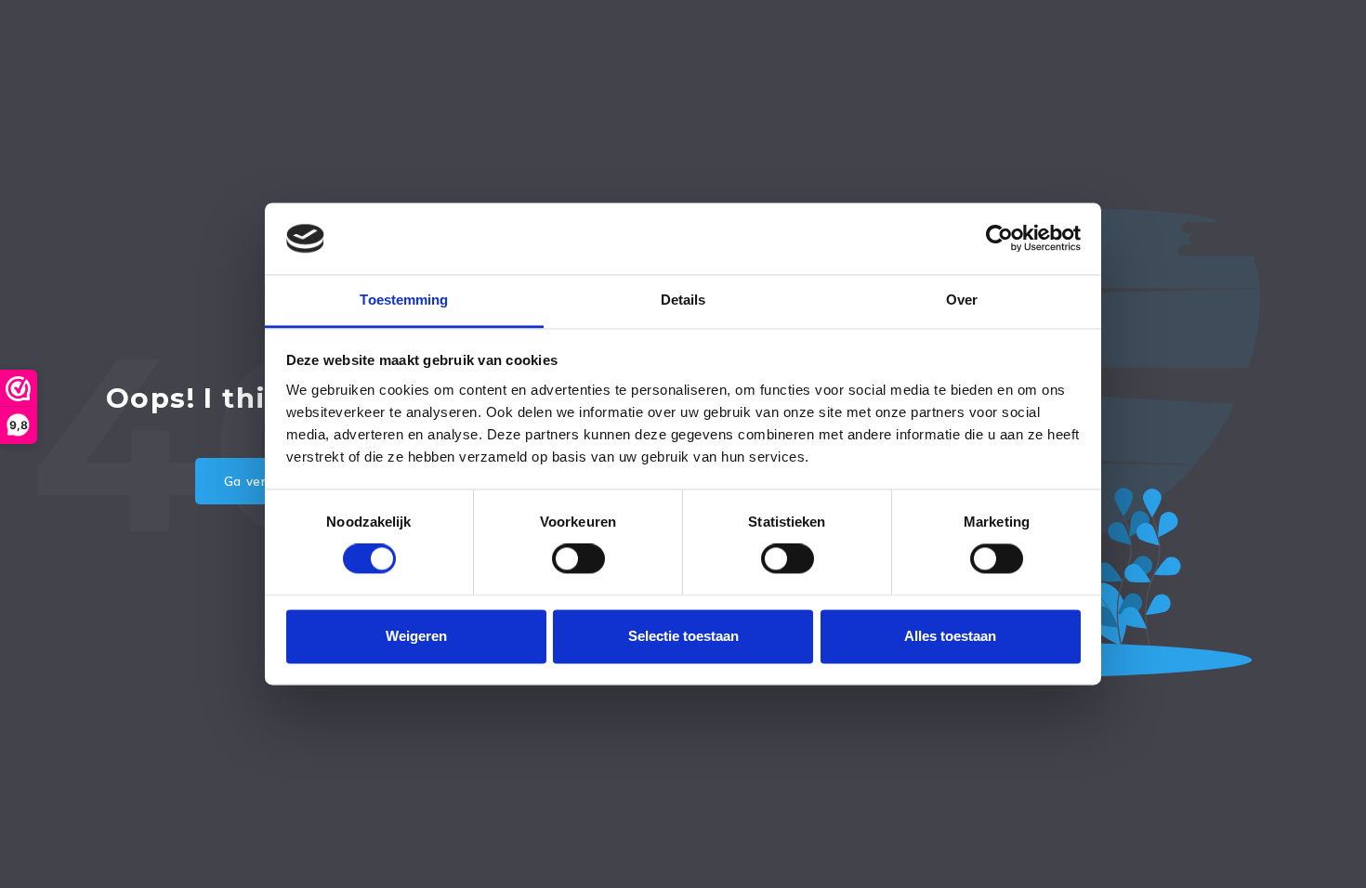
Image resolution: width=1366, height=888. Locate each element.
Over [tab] (962, 299)
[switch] (578, 559)
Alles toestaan (950, 636)
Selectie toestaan (683, 636)
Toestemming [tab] (404, 299)
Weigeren (416, 636)
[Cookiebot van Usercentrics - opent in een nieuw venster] (999, 239)
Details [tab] (683, 299)
